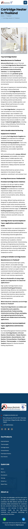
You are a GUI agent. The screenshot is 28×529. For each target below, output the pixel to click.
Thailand (8, 16)
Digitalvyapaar (20, 525)
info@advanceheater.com (10, 415)
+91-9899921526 (8, 425)
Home (2, 16)
